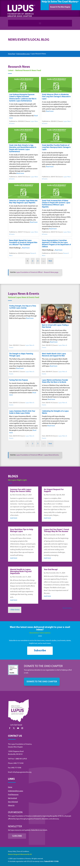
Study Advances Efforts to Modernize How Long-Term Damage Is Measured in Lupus (56, 97)
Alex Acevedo (17, 495)
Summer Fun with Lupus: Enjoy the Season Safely (21, 490)
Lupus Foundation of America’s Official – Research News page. (37, 272)
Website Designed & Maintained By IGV (20, 854)
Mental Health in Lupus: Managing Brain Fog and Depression (20, 572)
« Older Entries (15, 610)
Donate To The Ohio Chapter (60, 7)
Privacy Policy (12, 851)
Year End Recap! (51, 570)
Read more (50, 111)
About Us (11, 805)
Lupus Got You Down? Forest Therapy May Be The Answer (56, 531)
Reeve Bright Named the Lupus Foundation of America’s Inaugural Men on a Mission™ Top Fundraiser (23, 243)
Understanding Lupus (23, 54)
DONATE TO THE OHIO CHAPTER (42, 682)
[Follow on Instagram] (22, 728)
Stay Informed (13, 802)
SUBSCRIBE (17, 836)
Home (10, 787)
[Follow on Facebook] (9, 728)
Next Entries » (67, 608)
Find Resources (13, 794)
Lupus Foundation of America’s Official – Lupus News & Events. (37, 455)
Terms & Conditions (23, 851)
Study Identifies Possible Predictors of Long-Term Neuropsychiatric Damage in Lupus (56, 147)
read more (13, 518)
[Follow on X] (14, 728)
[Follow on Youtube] (18, 728)
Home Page (11, 54)
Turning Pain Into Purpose (18, 380)
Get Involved (12, 798)
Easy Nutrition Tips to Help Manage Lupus (21, 531)
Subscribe (40, 650)
